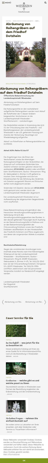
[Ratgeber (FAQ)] (16, 331)
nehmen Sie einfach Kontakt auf (22, 419)
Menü (8, 3)
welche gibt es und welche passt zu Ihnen (22, 381)
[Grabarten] (16, 368)
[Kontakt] (16, 406)
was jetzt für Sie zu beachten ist (22, 344)
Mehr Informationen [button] (11, 454)
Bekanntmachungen (23, 21)
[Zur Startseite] (24, 7)
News (8, 21)
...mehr (15, 356)
